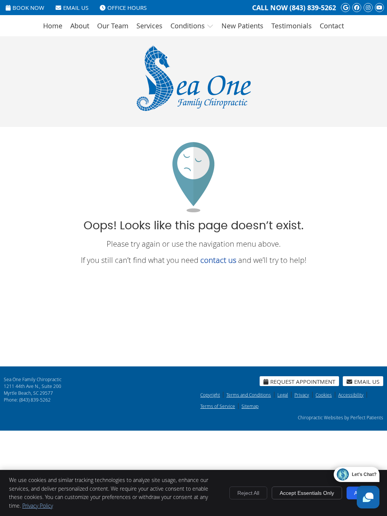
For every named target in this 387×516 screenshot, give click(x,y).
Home (52, 25)
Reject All (248, 493)
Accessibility (351, 395)
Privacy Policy (37, 505)
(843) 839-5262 (312, 7)
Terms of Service (217, 406)
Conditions (187, 25)
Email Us (75, 7)
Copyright (210, 395)
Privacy (301, 395)
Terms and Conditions (248, 395)
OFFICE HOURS (127, 7)
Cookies (324, 395)
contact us (218, 260)
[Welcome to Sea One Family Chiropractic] (193, 110)
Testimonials (291, 25)
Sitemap (250, 406)
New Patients (242, 25)
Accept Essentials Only (307, 493)
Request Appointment (302, 381)
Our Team (112, 25)
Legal (282, 395)
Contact (332, 25)
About (79, 25)
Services (149, 25)
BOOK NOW (28, 7)
